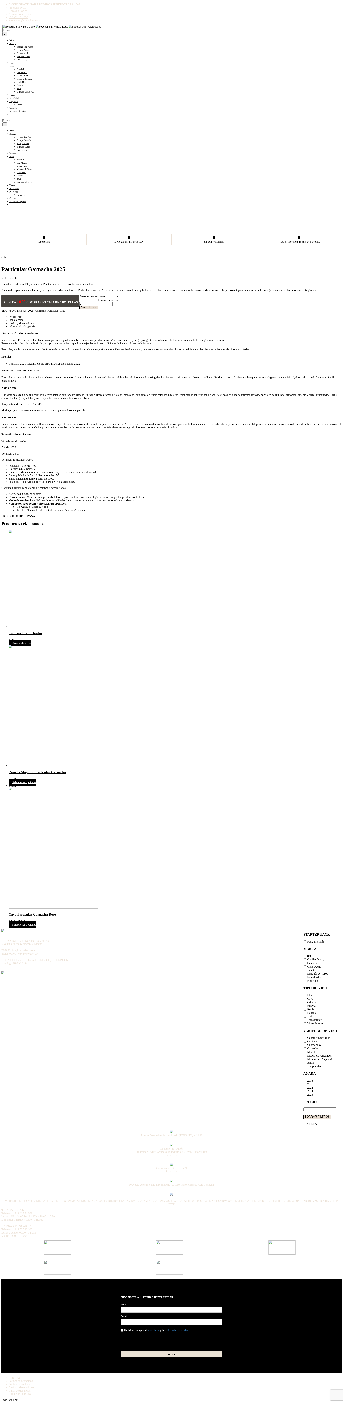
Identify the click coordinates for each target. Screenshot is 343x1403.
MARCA (310, 949)
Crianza (311, 1002)
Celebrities (313, 963)
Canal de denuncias (20, 1390)
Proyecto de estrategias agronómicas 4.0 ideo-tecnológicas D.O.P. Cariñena (171, 1184)
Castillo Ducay (315, 959)
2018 (310, 1080)
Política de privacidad (21, 1380)
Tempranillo (314, 1066)
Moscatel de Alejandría (320, 1059)
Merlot (311, 1052)
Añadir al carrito (89, 307)
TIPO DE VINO (315, 988)
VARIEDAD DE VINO (320, 1031)
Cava (310, 998)
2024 (310, 1091)
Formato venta (89, 296)
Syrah (310, 1062)
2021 (310, 1084)
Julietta (311, 970)
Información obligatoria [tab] (22, 326)
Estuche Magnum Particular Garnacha (37, 772)
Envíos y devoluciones (21, 1387)
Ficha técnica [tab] (16, 319)
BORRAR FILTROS (317, 1116)
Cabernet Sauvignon (318, 1037)
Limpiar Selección (108, 300)
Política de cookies (19, 1384)
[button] (6, 356)
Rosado (311, 1012)
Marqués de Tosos (317, 973)
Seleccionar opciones (24, 782)
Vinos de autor (315, 1023)
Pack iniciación (315, 941)
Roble (310, 1009)
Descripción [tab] (15, 316)
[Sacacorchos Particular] (175, 579)
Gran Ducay (314, 966)
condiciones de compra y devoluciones (44, 487)
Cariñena (312, 1041)
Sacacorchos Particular (25, 633)
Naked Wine (314, 977)
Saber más (171, 1155)
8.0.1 (310, 955)
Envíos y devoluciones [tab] (21, 323)
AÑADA (309, 1073)
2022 (310, 1087)
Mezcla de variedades (319, 1055)
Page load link (9, 1399)
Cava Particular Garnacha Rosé (32, 914)
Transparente (314, 1020)
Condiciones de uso (20, 1393)
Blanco (311, 995)
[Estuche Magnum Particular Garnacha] (175, 706)
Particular (52, 310)
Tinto (62, 310)
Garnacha (40, 310)
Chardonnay (314, 1045)
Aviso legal (15, 1377)
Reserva (311, 1005)
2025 (31, 310)
